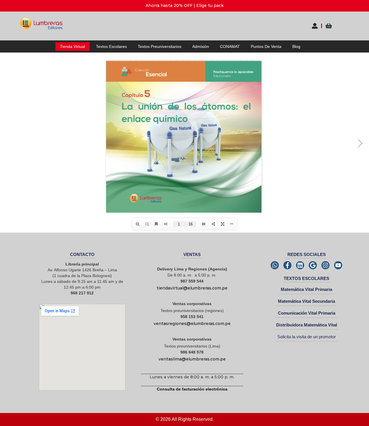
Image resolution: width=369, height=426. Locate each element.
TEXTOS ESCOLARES (306, 278)
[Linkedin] (300, 265)
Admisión (200, 46)
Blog (296, 46)
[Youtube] (338, 265)
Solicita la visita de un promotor (306, 336)
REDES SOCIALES (306, 254)
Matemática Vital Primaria (306, 289)
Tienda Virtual (72, 46)
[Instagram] (325, 265)
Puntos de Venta (266, 46)
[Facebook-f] (287, 265)
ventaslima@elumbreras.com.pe (192, 359)
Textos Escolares (111, 46)
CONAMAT (230, 46)
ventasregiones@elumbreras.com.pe (192, 323)
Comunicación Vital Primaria (306, 313)
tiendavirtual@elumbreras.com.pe (192, 288)
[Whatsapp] (275, 265)
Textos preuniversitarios (159, 46)
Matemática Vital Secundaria (306, 301)
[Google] (313, 265)
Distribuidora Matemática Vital (306, 324)
